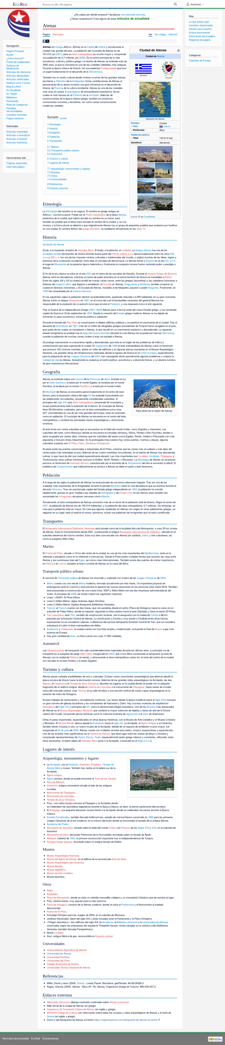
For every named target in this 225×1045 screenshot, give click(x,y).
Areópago (55, 810)
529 (88, 273)
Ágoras (46, 683)
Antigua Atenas (143, 250)
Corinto (154, 615)
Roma (58, 88)
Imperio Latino (63, 284)
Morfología (143, 459)
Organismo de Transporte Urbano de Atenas (70, 1009)
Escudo (169, 77)
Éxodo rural (125, 492)
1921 (75, 326)
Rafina (49, 563)
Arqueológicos (72, 91)
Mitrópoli (51, 838)
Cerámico (59, 683)
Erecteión (85, 764)
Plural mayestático (96, 214)
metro (145, 535)
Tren (72, 615)
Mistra (168, 277)
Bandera (143, 75)
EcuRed (20, 4)
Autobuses (52, 629)
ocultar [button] (63, 118)
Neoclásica (49, 706)
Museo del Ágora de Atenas (62, 859)
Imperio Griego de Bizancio (162, 273)
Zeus (145, 713)
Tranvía (51, 608)
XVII (154, 827)
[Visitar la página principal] (18, 23)
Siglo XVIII (160, 699)
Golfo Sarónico (57, 382)
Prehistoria (98, 723)
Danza (89, 737)
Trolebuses (67, 629)
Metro (50, 583)
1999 (114, 345)
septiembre (102, 345)
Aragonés (153, 287)
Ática (107, 379)
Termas (82, 690)
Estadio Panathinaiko (58, 817)
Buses (158, 629)
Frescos (125, 827)
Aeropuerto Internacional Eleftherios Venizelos (70, 528)
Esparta (150, 260)
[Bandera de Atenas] (143, 68)
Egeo (81, 560)
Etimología (51, 211)
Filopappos (166, 456)
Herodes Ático (85, 250)
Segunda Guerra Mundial (96, 333)
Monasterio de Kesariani (60, 827)
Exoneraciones (50, 1038)
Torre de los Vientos (105, 778)
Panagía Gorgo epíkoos (59, 841)
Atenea (122, 214)
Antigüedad (78, 81)
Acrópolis (94, 95)
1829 (98, 309)
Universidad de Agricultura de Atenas (67, 950)
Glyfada (89, 443)
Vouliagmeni (102, 443)
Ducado (107, 284)
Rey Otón (72, 322)
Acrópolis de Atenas (53, 244)
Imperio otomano (82, 291)
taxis (72, 636)
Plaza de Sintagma (57, 904)
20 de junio (63, 730)
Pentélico (84, 386)
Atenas (134, 216)
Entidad (135, 123)
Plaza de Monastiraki (58, 897)
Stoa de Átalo (119, 859)
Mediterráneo (152, 553)
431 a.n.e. (170, 260)
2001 (145, 134)
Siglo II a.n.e (144, 740)
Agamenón (132, 713)
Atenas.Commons (119, 1002)
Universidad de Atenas (154, 922)
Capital (90, 47)
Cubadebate (149, 216)
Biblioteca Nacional (127, 922)
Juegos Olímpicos (81, 356)
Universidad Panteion (58, 957)
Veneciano (74, 300)
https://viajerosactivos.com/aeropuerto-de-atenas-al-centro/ (126, 1019)
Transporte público (68, 578)
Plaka (50, 890)
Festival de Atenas (100, 733)
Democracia (95, 71)
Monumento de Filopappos (61, 792)
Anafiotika (52, 894)
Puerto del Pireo (54, 553)
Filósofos (61, 81)
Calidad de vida (51, 360)
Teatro (98, 737)
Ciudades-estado (52, 253)
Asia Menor (62, 326)
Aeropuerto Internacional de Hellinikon (140, 531)
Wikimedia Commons (58, 1002)
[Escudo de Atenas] (169, 68)
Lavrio (62, 563)
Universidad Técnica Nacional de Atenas (68, 967)
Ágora (50, 778)
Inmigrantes (65, 496)
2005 (81, 57)
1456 (45, 291)
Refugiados (107, 492)
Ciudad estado (108, 68)
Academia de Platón (57, 824)
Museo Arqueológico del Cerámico (65, 862)
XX (89, 395)
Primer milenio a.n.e (122, 253)
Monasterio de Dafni (57, 834)
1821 (92, 309)
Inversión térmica (79, 463)
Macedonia (60, 264)
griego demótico (91, 228)
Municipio (50, 391)
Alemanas (167, 333)
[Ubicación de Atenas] (155, 99)
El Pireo (73, 443)
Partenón (78, 95)
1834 (89, 313)
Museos (151, 706)
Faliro (81, 443)
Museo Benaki (66, 723)
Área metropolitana (82, 54)
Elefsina (74, 657)
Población (136, 134)
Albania (105, 496)
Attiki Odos (86, 653)
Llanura (79, 379)
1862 (72, 838)
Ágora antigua (54, 775)
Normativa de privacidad (15, 1038)
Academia (107, 922)
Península (95, 379)
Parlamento (127, 904)
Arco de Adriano (55, 782)
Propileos (96, 764)
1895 (150, 817)
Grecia (160, 56)
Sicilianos (145, 284)
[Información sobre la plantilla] (178, 50)
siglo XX (118, 723)
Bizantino (116, 485)
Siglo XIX (64, 706)
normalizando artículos (133, 14)
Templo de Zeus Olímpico (84, 683)
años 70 (141, 228)
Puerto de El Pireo (56, 911)
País (135, 126)
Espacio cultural (103, 936)
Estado (121, 313)
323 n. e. (55, 257)
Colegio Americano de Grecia (62, 964)
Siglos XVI (143, 827)
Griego (59, 47)
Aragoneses (130, 284)
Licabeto (126, 250)
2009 (75, 730)
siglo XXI (62, 402)
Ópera (81, 737)
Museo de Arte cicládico (60, 873)
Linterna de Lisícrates (99, 687)
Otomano (57, 489)
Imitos (112, 827)
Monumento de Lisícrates (60, 796)
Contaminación (65, 466)
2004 (97, 356)
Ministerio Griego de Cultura (62, 1012)
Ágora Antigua (148, 723)
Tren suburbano (55, 615)
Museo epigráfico (56, 869)
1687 (86, 300)
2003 (111, 653)
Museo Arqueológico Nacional (76, 710)
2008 (73, 594)
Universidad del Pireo (58, 960)
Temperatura (134, 463)
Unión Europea (148, 352)
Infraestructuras (55, 650)
